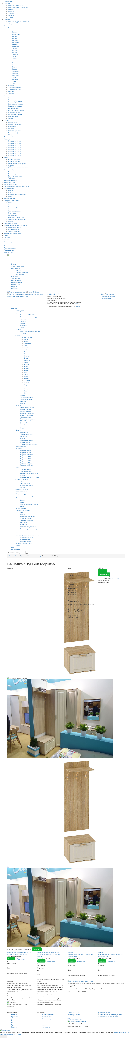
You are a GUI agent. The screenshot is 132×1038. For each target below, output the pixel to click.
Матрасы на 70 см (14, 153)
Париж (14, 67)
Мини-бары (12, 213)
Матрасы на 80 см (14, 141)
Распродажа (8, 1)
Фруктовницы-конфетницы (17, 219)
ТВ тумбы (11, 24)
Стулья (10, 172)
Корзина (106, 298)
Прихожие (7, 3)
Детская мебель (9, 137)
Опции (10, 118)
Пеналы (11, 129)
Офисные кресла (14, 231)
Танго (14, 77)
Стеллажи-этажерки (11, 223)
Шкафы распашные (15, 124)
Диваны (10, 190)
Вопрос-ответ (8, 252)
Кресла (10, 192)
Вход (102, 294)
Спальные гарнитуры (15, 28)
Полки (6, 236)
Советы (6, 246)
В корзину (11, 959)
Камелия (15, 50)
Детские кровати (13, 108)
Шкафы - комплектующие (17, 135)
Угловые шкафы (13, 133)
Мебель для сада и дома (12, 233)
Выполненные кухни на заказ (18, 168)
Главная (7, 238)
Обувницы (11, 15)
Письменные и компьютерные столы (16, 186)
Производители (9, 250)
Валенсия (15, 42)
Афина (14, 36)
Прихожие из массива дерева (18, 7)
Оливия (15, 65)
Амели (14, 30)
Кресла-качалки (9, 198)
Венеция (15, 44)
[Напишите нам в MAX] (5, 1030)
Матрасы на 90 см (14, 143)
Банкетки (11, 9)
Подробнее (21, 959)
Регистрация (110, 294)
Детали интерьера (14, 209)
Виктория (15, 46)
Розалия (15, 69)
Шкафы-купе (12, 122)
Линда (14, 57)
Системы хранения (14, 131)
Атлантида (15, 34)
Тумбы (10, 17)
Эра (13, 83)
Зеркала (11, 13)
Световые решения (14, 211)
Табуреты (11, 178)
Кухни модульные (14, 161)
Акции (44, 1025)
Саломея (15, 71)
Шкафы (6, 120)
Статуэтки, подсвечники (16, 217)
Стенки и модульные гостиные (18, 22)
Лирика (14, 59)
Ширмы (10, 221)
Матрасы (7, 139)
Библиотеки (12, 126)
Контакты (7, 244)
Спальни (7, 26)
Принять (3, 1037)
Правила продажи (10, 248)
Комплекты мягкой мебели (17, 194)
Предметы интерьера (11, 201)
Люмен (14, 61)
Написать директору (108, 296)
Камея (14, 52)
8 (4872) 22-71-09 (114, 578)
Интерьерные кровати (15, 104)
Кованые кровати (14, 100)
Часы (10, 203)
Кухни (6, 157)
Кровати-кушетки (14, 112)
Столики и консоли (10, 180)
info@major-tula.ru (74, 1015)
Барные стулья (13, 174)
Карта (76, 304)
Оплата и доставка (10, 242)
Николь (14, 32)
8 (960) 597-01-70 (53, 294)
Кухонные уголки (14, 159)
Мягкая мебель (9, 188)
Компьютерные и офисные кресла (15, 225)
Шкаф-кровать (13, 116)
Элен (14, 81)
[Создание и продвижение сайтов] (111, 1015)
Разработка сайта (104, 1012)
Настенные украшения (16, 207)
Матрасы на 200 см (14, 151)
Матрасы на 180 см (14, 155)
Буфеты (11, 166)
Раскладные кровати (15, 114)
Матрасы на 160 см (14, 149)
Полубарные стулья (15, 176)
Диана (14, 48)
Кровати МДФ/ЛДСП (15, 102)
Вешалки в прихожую (35, 556)
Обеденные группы (10, 184)
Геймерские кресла (14, 227)
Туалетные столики (14, 87)
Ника (14, 63)
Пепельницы (12, 215)
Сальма (15, 73)
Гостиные (7, 20)
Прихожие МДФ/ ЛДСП (16, 5)
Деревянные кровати (15, 98)
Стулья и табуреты (10, 170)
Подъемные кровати (15, 106)
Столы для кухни (9, 182)
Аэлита (14, 38)
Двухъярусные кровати (16, 110)
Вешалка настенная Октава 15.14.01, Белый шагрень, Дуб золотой (19, 953)
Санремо (15, 75)
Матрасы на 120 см (14, 145)
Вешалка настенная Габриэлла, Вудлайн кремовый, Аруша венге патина (48, 954)
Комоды (11, 85)
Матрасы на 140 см (14, 147)
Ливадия (15, 54)
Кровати (7, 96)
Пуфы (10, 196)
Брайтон (15, 40)
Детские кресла (13, 229)
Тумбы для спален (14, 89)
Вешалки (11, 11)
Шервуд (15, 79)
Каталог (6, 240)
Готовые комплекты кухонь (17, 164)
